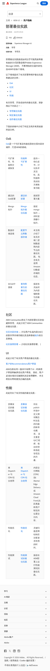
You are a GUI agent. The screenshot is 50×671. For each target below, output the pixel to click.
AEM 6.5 (16, 20)
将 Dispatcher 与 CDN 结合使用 (24, 474)
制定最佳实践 (15, 115)
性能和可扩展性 (24, 161)
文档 (8, 20)
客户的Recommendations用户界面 (21, 363)
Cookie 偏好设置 (27, 660)
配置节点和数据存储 (24, 233)
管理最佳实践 (15, 111)
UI (10, 91)
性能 (11, 95)
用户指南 (27, 20)
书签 (10, 38)
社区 (11, 87)
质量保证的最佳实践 (24, 407)
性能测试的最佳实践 (24, 558)
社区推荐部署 (12, 344)
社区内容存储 (12, 332)
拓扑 (37, 335)
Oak (11, 83)
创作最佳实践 (15, 119)
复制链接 (19, 38)
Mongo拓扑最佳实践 (24, 209)
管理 (13, 47)
